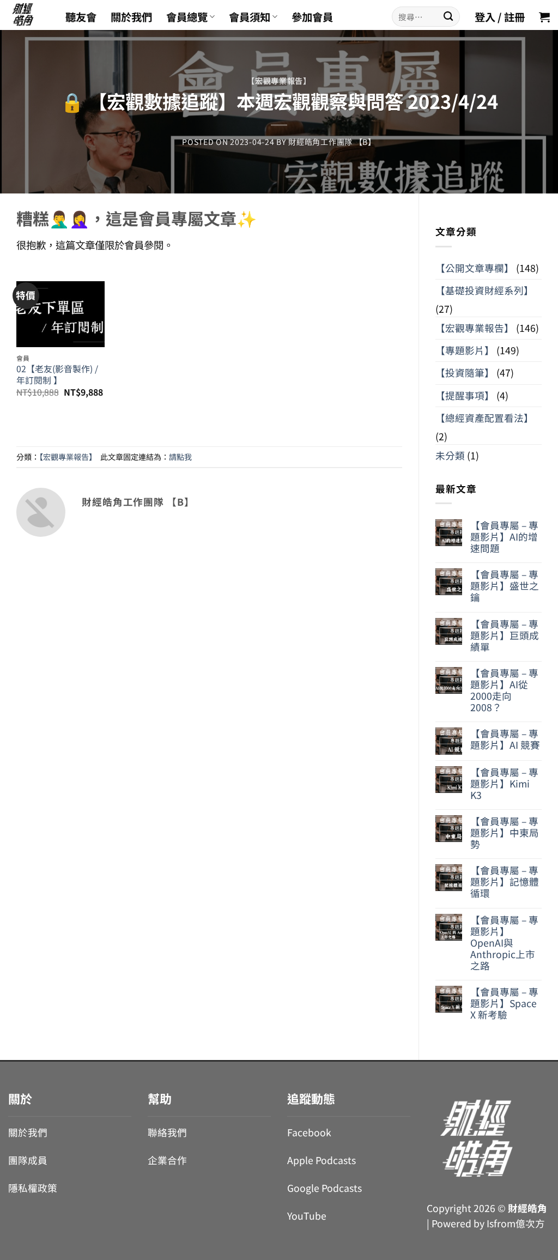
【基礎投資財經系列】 (484, 290)
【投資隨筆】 (464, 372)
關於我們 (131, 17)
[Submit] (448, 17)
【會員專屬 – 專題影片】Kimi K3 (504, 783)
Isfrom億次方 (516, 1223)
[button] (544, 17)
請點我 (180, 456)
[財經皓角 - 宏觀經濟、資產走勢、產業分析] (28, 15)
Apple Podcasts (321, 1160)
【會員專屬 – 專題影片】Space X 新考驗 (504, 1003)
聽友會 (80, 17)
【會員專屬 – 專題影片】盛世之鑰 (504, 585)
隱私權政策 (32, 1188)
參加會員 (312, 17)
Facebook (309, 1132)
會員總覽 (187, 17)
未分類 (450, 455)
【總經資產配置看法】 (484, 418)
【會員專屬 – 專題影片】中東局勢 (504, 832)
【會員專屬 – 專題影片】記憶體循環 (504, 881)
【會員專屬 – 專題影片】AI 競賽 (505, 739)
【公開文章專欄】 (474, 268)
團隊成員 (27, 1160)
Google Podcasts (324, 1188)
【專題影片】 (464, 350)
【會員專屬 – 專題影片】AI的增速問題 (504, 536)
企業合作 (167, 1160)
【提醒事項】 (464, 395)
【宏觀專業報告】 (279, 80)
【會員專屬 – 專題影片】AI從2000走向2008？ (504, 690)
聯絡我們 (167, 1132)
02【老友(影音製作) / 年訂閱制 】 (57, 375)
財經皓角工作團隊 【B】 (332, 141)
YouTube (306, 1215)
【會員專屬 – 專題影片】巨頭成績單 (504, 635)
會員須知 (249, 17)
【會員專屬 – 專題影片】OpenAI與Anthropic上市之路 (504, 943)
